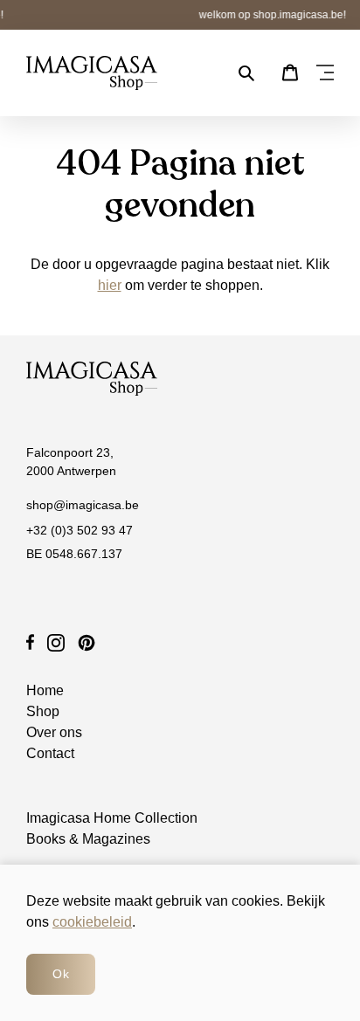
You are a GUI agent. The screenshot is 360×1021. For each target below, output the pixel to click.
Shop (42, 711)
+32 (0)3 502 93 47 (79, 530)
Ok (60, 974)
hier (109, 285)
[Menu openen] (325, 73)
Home (45, 690)
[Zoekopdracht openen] (246, 73)
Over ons (54, 732)
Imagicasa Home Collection (111, 818)
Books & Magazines (88, 838)
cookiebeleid (92, 921)
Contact (50, 753)
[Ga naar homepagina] (91, 73)
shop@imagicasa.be (82, 505)
